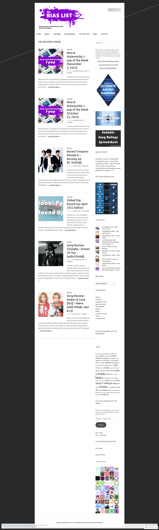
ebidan (100, 360)
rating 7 (99, 383)
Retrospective (100, 306)
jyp (97, 374)
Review (69, 148)
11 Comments (85, 211)
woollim (104, 394)
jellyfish (97, 370)
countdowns (112, 358)
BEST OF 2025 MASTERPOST (108, 68)
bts (110, 356)
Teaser (98, 316)
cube (97, 360)
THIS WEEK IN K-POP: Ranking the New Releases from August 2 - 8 (110, 242)
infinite (98, 368)
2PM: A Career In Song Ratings (105, 166)
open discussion (101, 304)
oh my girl (101, 380)
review (103, 386)
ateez (112, 353)
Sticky (97, 311)
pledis (108, 380)
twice (114, 392)
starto (109, 390)
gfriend (117, 363)
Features (57, 34)
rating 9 (115, 383)
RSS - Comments (101, 435)
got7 (112, 365)
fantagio (102, 362)
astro (109, 353)
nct (116, 378)
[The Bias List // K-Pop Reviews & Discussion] (66, 10)
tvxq (111, 392)
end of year (106, 360)
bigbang (98, 356)
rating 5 (112, 380)
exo (97, 363)
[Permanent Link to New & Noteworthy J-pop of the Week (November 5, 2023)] (50, 73)
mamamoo (107, 378)
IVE (103, 368)
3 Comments (85, 166)
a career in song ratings (102, 353)
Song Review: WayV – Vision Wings (107, 161)
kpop (98, 377)
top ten (108, 392)
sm (97, 390)
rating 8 (108, 383)
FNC (113, 363)
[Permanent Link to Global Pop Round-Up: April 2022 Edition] (50, 220)
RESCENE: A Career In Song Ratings (107, 159)
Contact (104, 34)
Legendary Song (101, 302)
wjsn (97, 394)
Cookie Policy (34, 526)
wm (99, 394)
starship (104, 390)
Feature (70, 49)
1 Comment (84, 314)
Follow (101, 425)
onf (105, 380)
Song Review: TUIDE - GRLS (111, 255)
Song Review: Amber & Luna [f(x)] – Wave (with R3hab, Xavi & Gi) (78, 303)
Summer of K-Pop (101, 313)
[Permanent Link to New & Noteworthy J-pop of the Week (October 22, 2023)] (50, 122)
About (47, 34)
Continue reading (54, 87)
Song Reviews (69, 34)
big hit (102, 356)
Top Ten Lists (84, 34)
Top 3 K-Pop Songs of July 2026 (108, 65)
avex (116, 353)
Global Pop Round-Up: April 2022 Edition (77, 204)
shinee (118, 387)
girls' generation (100, 365)
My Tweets (99, 448)
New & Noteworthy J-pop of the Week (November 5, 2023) (77, 60)
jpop (117, 370)
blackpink (107, 356)
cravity (117, 358)
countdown (105, 358)
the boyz (101, 392)
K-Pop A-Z (99, 299)
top (104, 392)
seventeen (113, 387)
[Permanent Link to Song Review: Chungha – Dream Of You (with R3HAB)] (50, 266)
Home (38, 34)
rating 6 (117, 380)
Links (95, 34)
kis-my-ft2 (115, 374)
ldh (103, 378)
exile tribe (115, 360)
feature (108, 363)
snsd (100, 390)
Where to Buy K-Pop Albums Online (108, 61)
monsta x (112, 378)
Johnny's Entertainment (107, 370)
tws (117, 392)
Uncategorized (100, 318)
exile (111, 360)
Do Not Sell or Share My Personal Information (87, 522)
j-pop (107, 368)
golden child (107, 365)
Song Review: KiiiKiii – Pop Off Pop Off (108, 163)
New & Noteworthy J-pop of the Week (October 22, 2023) (77, 109)
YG (108, 394)
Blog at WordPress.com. (64, 522)
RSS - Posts (99, 433)
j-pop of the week (114, 368)
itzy (101, 368)
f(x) (99, 362)
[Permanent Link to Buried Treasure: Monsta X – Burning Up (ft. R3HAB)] (50, 172)
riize (108, 387)
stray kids (113, 390)
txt (119, 392)
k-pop (101, 373)
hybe (116, 365)
